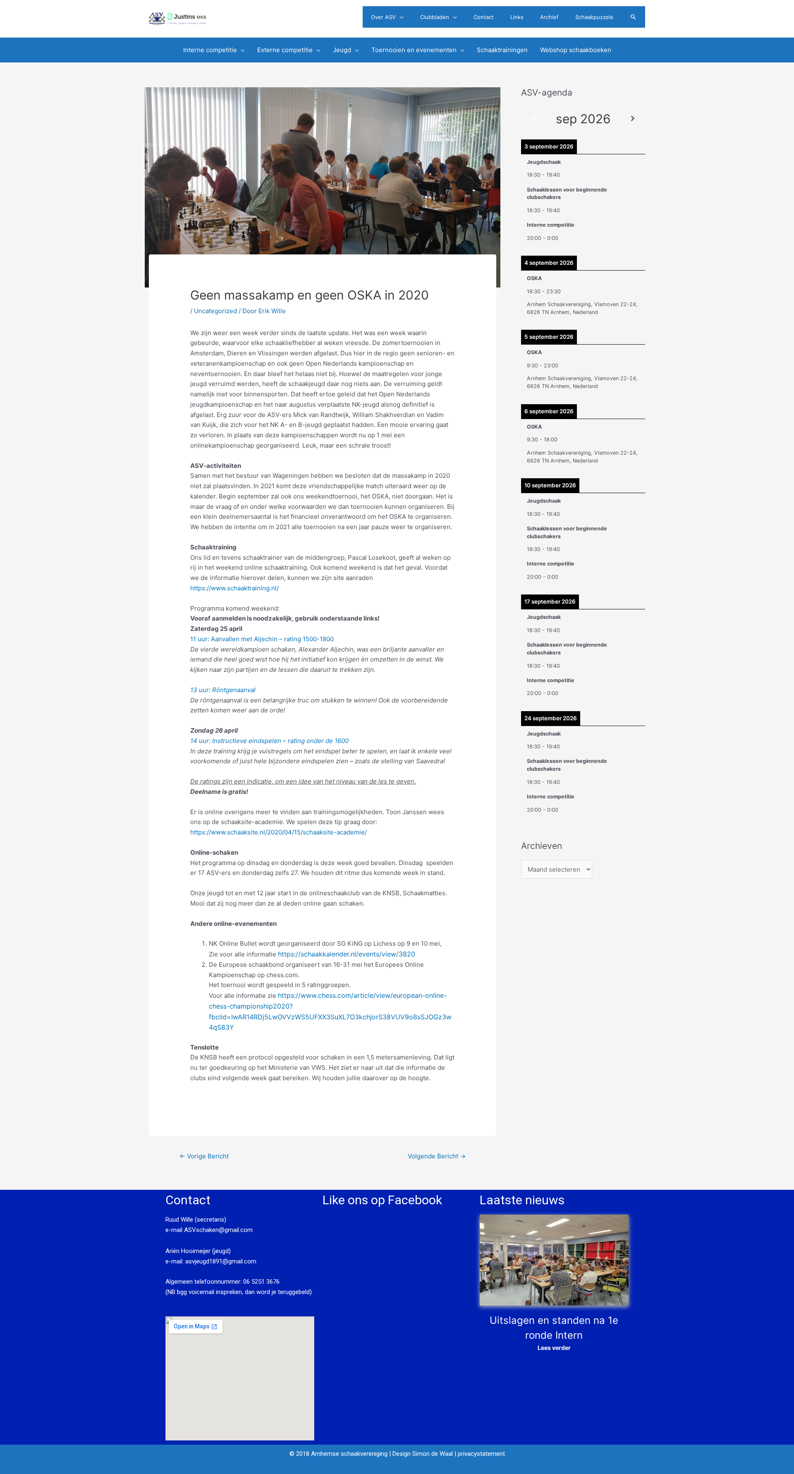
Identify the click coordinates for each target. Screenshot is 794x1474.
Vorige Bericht (204, 1156)
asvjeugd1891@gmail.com (221, 1261)
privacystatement (481, 1453)
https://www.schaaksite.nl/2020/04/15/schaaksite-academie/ (278, 832)
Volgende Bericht (437, 1156)
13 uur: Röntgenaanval (223, 690)
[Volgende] (632, 119)
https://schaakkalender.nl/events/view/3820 (346, 954)
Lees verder (554, 1347)
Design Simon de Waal (422, 1453)
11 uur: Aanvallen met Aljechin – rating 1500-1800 (262, 639)
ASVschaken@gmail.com (217, 1230)
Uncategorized (215, 311)
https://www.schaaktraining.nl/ (234, 588)
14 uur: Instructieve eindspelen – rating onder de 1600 (269, 741)
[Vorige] (533, 119)
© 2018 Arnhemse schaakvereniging (338, 1453)
